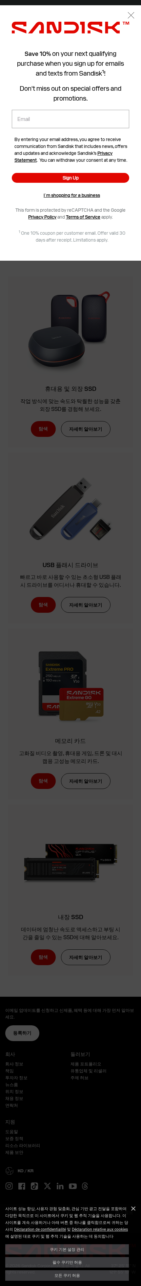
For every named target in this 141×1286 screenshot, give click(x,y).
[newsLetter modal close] (131, 16)
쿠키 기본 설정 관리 (67, 1249)
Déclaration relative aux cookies (100, 1229)
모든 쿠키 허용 (67, 1275)
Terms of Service (83, 217)
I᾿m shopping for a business (72, 195)
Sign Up (71, 178)
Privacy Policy (42, 217)
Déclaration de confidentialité (40, 1229)
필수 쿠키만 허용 (67, 1262)
